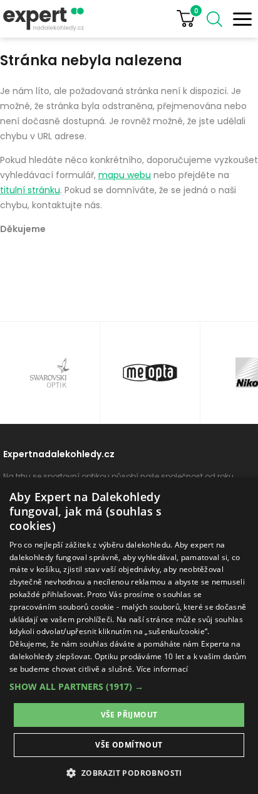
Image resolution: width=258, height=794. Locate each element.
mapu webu (124, 175)
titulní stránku (30, 190)
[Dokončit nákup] (191, 19)
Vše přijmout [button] (129, 714)
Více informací (162, 669)
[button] (129, 686)
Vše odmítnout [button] (128, 744)
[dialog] (129, 635)
